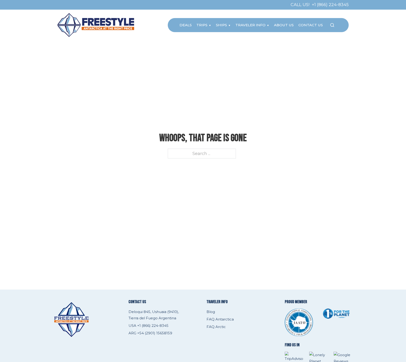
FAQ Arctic (216, 326)
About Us (284, 25)
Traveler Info (250, 25)
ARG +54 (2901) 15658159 (150, 333)
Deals (186, 25)
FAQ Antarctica (220, 319)
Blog (211, 311)
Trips (201, 25)
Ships (221, 25)
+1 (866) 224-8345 (330, 4)
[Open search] (332, 25)
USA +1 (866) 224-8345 (148, 325)
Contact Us (310, 25)
